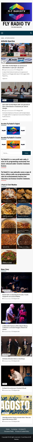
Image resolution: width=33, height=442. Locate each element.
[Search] (31, 33)
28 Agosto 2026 (16, 390)
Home (7, 429)
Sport (4, 100)
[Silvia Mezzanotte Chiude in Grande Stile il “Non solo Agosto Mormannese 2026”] (16, 405)
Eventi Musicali (6, 290)
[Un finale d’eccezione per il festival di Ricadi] (16, 376)
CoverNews (24, 437)
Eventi (4, 61)
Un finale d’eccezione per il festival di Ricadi (14, 388)
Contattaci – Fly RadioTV (18, 429)
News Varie (5, 413)
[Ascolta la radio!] (13, 130)
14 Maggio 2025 (19, 110)
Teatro (4, 383)
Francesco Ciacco (7, 298)
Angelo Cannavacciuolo (9, 70)
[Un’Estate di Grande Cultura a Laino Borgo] (16, 346)
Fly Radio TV (16, 24)
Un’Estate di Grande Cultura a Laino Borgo (13, 359)
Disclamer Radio (9, 431)
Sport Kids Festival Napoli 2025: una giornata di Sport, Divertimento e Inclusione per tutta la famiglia (16, 106)
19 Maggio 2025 (19, 69)
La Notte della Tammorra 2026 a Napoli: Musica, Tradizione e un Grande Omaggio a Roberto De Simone (15, 327)
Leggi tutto (4, 78)
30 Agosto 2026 (16, 298)
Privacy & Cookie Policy (22, 431)
